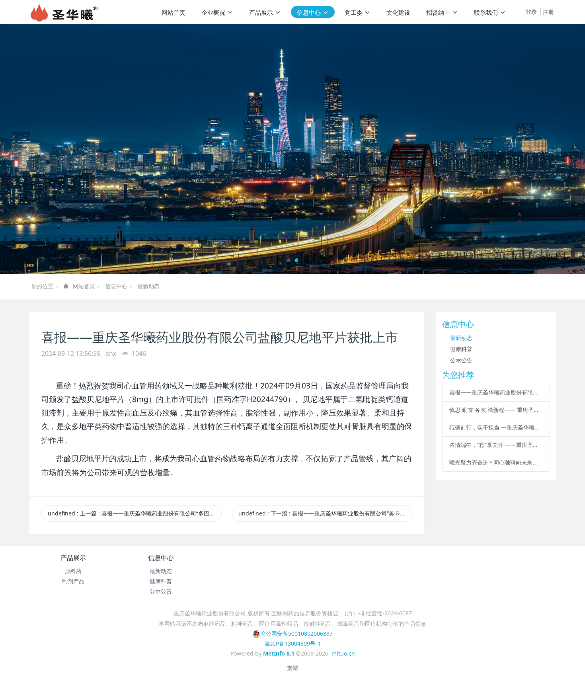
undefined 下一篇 (325, 513)
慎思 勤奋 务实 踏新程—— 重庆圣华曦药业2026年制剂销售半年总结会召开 (495, 410)
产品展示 (73, 557)
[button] (29, 149)
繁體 (292, 667)
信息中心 (116, 286)
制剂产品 (73, 581)
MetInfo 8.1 (278, 653)
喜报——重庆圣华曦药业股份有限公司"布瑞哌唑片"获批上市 (495, 392)
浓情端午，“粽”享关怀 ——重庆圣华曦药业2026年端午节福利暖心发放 (495, 445)
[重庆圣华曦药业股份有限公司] (63, 12)
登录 (531, 12)
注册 (548, 12)
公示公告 (461, 360)
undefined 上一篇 (135, 513)
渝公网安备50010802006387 (296, 633)
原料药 (73, 571)
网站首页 (173, 12)
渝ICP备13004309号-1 (293, 643)
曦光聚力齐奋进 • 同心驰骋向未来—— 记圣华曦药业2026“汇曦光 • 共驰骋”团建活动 (495, 462)
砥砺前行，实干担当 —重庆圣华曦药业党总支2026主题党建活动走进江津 (495, 427)
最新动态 (148, 286)
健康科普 (461, 349)
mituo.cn (343, 653)
